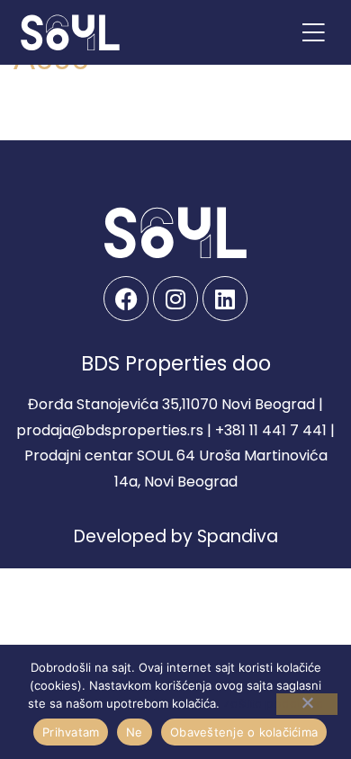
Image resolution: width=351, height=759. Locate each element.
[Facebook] (126, 298)
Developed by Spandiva (176, 536)
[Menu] (313, 32)
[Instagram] (175, 298)
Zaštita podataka (273, 703)
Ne (134, 732)
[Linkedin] (225, 298)
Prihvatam (70, 732)
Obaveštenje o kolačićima (244, 732)
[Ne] (307, 704)
